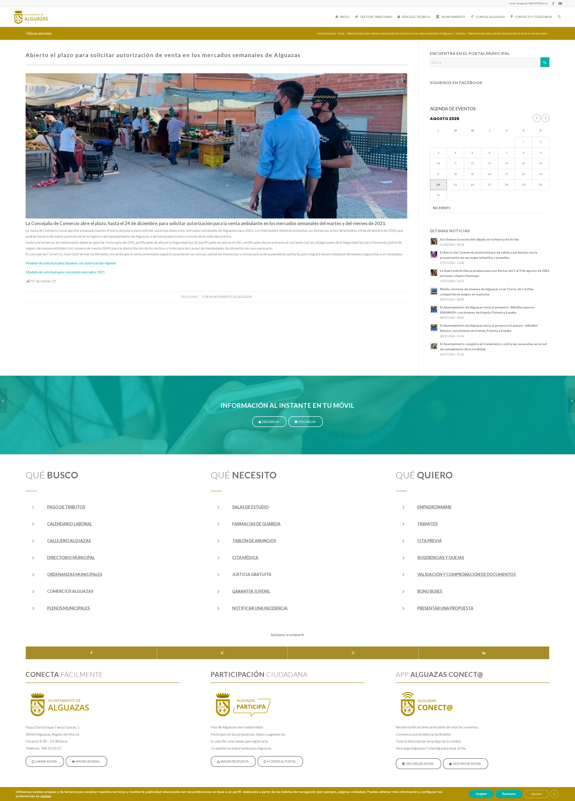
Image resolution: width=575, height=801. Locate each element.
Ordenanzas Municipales (74, 574)
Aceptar (481, 794)
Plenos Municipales (68, 608)
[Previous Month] (537, 118)
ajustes (45, 796)
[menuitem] (527, 3)
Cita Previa (429, 540)
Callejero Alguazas (69, 540)
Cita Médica (245, 557)
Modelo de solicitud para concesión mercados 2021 (65, 272)
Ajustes (536, 794)
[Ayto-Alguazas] (31, 17)
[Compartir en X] (222, 653)
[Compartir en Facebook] (91, 653)
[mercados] (216, 145)
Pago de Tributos (66, 506)
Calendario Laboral (69, 523)
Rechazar (509, 794)
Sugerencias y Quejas (440, 557)
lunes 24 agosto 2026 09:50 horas (529, 3)
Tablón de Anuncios (254, 540)
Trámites (427, 523)
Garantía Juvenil (251, 591)
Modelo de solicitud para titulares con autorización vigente (71, 263)
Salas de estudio (250, 506)
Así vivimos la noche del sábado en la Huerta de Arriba (479, 239)
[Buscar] (559, 17)
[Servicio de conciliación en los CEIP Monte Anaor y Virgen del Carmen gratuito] (571, 400)
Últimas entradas (39, 33)
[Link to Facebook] (553, 3)
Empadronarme (434, 506)
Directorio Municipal (71, 557)
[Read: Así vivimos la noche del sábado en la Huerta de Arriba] (434, 241)
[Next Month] (545, 118)
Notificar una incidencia (260, 608)
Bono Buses (429, 591)
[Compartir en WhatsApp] (353, 653)
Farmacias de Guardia (256, 523)
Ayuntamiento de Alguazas (230, 297)
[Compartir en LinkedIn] (484, 653)
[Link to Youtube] (560, 3)
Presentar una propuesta (445, 608)
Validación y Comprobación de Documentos (466, 574)
